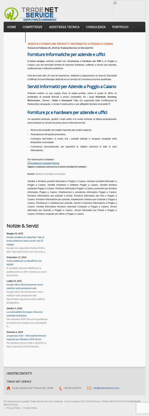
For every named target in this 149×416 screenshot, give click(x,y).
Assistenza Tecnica (64, 27)
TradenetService (69, 48)
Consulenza (96, 27)
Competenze (32, 27)
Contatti (14, 37)
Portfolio (120, 27)
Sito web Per (86, 48)
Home (11, 27)
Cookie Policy (30, 408)
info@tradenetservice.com (106, 388)
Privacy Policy (13, 408)
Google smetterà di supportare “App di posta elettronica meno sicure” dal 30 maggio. (25, 241)
